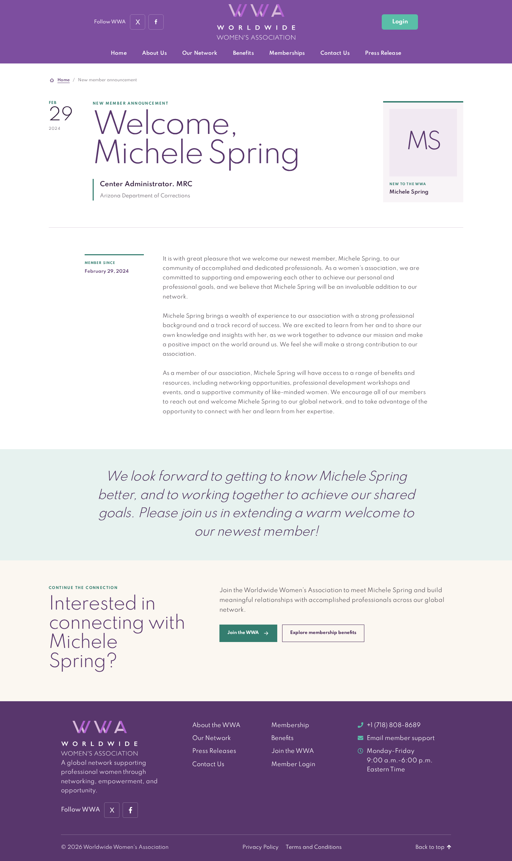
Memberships (287, 53)
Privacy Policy (260, 847)
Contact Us (335, 53)
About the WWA (216, 725)
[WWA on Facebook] (156, 22)
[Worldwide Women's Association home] (256, 22)
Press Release (383, 53)
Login (400, 22)
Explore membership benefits (323, 632)
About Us (154, 53)
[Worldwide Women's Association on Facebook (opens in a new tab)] (130, 810)
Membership (290, 725)
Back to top (431, 847)
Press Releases (214, 751)
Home (119, 53)
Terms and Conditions (314, 847)
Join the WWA (292, 751)
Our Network (200, 53)
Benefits (243, 53)
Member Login (293, 764)
